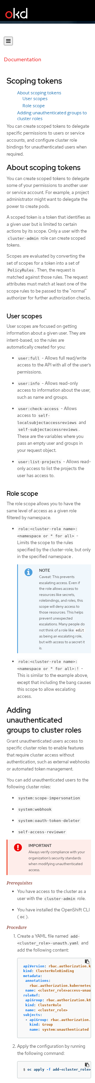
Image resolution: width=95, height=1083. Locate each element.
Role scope (33, 106)
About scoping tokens (39, 93)
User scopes (35, 98)
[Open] (8, 41)
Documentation (22, 59)
